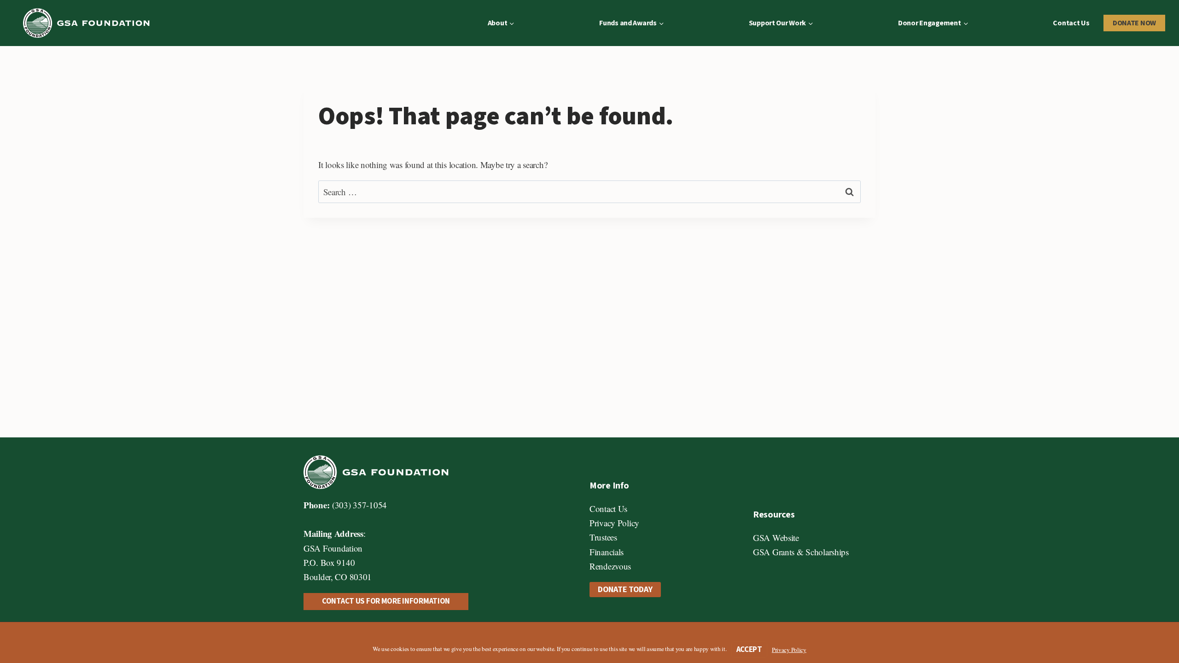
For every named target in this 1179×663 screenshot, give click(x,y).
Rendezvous (610, 566)
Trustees (603, 537)
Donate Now (1134, 23)
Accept (749, 649)
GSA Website (776, 537)
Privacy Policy (614, 523)
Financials (607, 552)
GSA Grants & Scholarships (801, 552)
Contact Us (1071, 23)
